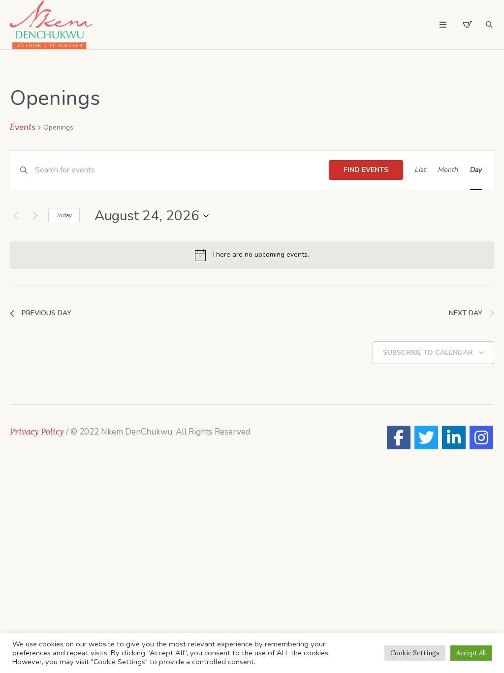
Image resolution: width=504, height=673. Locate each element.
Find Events (366, 169)
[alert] (252, 255)
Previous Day (46, 313)
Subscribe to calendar (428, 352)
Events (22, 127)
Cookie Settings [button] (415, 653)
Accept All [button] (471, 653)
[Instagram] (481, 437)
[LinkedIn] (454, 437)
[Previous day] (16, 216)
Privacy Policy (37, 431)
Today (64, 215)
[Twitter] (426, 437)
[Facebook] (398, 437)
